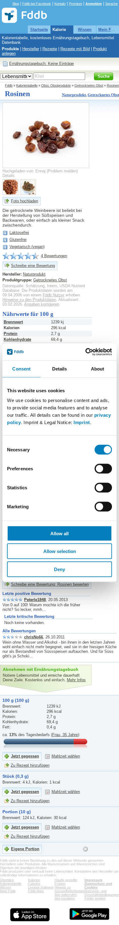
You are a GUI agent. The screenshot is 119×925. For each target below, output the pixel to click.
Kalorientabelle (66, 29)
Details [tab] (59, 368)
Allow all (59, 533)
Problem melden (62, 171)
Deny (59, 569)
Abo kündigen (65, 898)
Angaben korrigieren (41, 304)
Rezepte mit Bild (75, 49)
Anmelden (93, 4)
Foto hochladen (24, 201)
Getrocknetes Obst (88, 85)
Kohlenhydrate (17, 339)
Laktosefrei (19, 232)
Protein (10, 333)
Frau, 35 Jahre (65, 734)
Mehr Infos (76, 680)
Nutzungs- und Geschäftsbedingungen (102, 893)
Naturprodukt (74, 94)
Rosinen (113, 85)
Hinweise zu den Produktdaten (29, 299)
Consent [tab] (21, 368)
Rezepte (49, 49)
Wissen (85, 29)
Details (8, 175)
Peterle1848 (35, 599)
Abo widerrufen (66, 895)
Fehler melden (95, 898)
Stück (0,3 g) (15, 776)
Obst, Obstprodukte (56, 85)
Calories (34, 884)
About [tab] (97, 368)
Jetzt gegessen (25, 756)
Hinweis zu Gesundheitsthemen (70, 889)
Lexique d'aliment (40, 887)
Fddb (9, 85)
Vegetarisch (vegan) (27, 246)
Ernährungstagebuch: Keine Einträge (41, 63)
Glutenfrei (18, 239)
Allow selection (59, 551)
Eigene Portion (25, 849)
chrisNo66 (33, 637)
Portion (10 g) (16, 811)
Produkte (10, 49)
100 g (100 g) (15, 700)
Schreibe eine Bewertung (33, 265)
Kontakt (60, 4)
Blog (16, 4)
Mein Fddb (108, 29)
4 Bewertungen (54, 256)
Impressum (94, 880)
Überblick (7, 880)
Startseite (39, 29)
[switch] (103, 468)
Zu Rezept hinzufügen (30, 765)
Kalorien (34, 880)
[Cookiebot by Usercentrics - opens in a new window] (85, 352)
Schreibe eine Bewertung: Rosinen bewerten (50, 584)
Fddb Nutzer (53, 295)
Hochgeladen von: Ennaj (23, 171)
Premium (75, 4)
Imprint (82, 422)
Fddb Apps (36, 891)
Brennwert (13, 322)
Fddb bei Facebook (36, 4)
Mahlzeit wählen (66, 756)
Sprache (111, 4)
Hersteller (30, 49)
